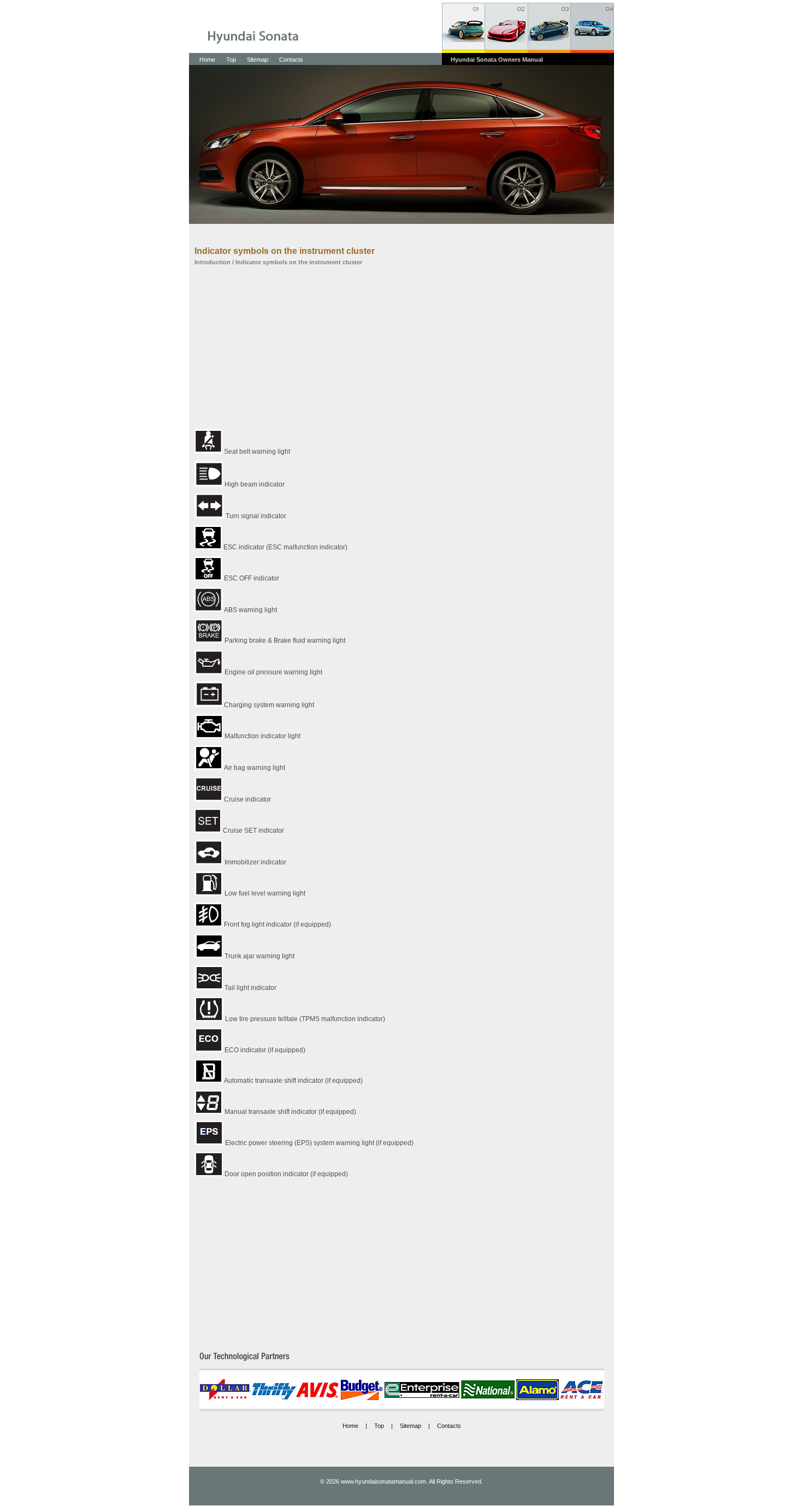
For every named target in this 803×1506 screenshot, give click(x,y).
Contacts (291, 59)
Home (207, 59)
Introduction (212, 262)
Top (231, 59)
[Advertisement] (393, 347)
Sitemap (257, 59)
